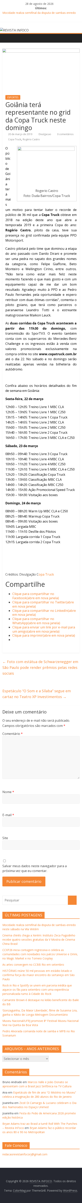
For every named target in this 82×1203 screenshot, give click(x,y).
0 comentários (65, 134)
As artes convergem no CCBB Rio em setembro (33, 964)
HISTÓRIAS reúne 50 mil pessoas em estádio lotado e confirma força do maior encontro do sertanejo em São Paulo (38, 975)
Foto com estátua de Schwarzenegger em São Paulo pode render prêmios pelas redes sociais (40, 667)
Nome (8, 792)
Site (5, 838)
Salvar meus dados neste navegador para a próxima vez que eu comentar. (34, 868)
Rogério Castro (31, 139)
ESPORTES (12, 97)
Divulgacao (45, 134)
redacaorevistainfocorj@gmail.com (24, 1154)
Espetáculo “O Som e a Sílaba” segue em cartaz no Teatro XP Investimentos (36, 693)
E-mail (8, 815)
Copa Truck (14, 139)
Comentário (12, 733)
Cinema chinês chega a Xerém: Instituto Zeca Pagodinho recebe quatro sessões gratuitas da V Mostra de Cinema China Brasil (38, 939)
